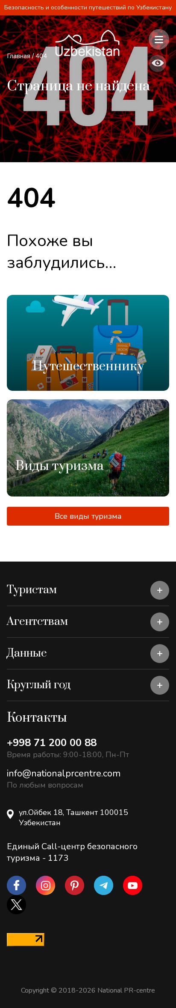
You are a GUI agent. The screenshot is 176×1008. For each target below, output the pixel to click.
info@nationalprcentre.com (63, 773)
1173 (58, 858)
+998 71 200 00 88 (52, 742)
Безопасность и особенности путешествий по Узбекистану (88, 7)
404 (41, 56)
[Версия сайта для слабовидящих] (157, 63)
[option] (88, 343)
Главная (18, 56)
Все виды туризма (88, 516)
